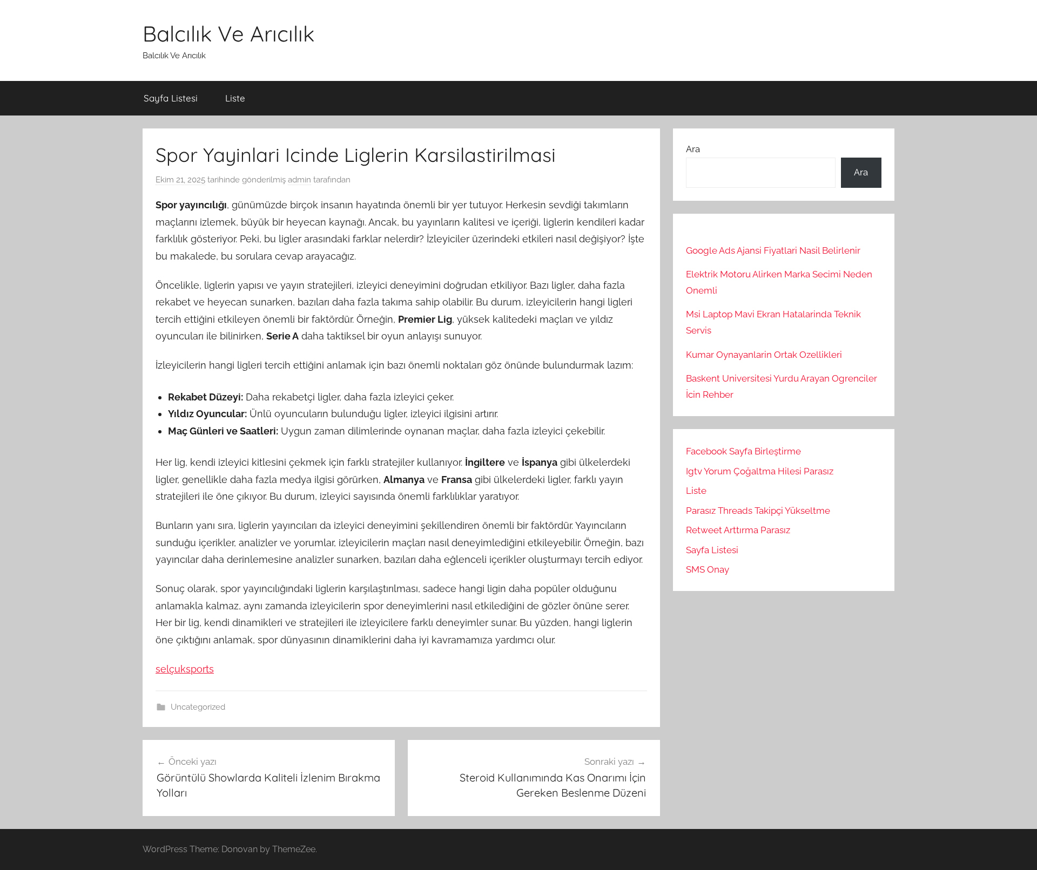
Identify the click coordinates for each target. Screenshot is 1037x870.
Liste (235, 98)
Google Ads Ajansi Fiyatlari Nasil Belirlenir (773, 250)
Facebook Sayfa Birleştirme (743, 451)
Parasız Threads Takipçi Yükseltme (758, 510)
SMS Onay (707, 569)
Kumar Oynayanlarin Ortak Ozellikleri (764, 354)
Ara (693, 149)
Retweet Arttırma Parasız (738, 530)
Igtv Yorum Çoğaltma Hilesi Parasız (759, 471)
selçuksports (185, 669)
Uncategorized (198, 707)
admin (299, 180)
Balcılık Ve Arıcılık (228, 33)
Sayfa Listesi (171, 98)
